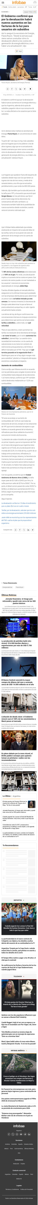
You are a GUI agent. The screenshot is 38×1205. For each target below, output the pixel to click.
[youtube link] (21, 1134)
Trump (30, 7)
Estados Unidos (28, 1144)
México (6, 1148)
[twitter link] (12, 1134)
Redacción (16, 1163)
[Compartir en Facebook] (12, 89)
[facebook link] (8, 1134)
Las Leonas (20, 7)
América (7, 1144)
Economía (4, 12)
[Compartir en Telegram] (24, 89)
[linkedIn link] (29, 1134)
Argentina (8, 1174)
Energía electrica (7, 587)
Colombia (14, 1144)
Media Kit (19, 1178)
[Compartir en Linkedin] (20, 89)
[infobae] (19, 2)
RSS (19, 1153)
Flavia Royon (19, 587)
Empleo (23, 1163)
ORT (26, 7)
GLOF (34, 7)
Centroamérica (18, 1148)
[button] (3, 3)
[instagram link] (16, 1134)
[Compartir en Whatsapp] (7, 89)
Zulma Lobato (12, 7)
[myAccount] (34, 2)
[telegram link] (25, 1134)
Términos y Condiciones (12, 1189)
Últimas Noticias (29, 1148)
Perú (11, 1148)
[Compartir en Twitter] (16, 89)
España (20, 1144)
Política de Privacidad (26, 1189)
